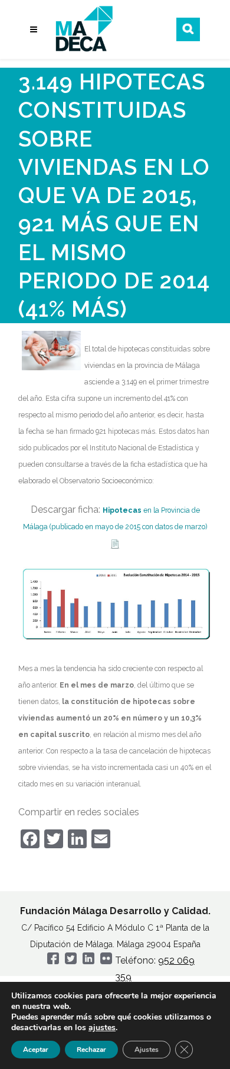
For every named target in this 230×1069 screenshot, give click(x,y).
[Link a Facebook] (53, 961)
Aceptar (35, 1049)
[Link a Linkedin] (88, 961)
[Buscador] (188, 29)
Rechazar (91, 1049)
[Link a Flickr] (106, 961)
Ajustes (146, 1049)
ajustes (102, 1027)
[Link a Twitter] (71, 961)
